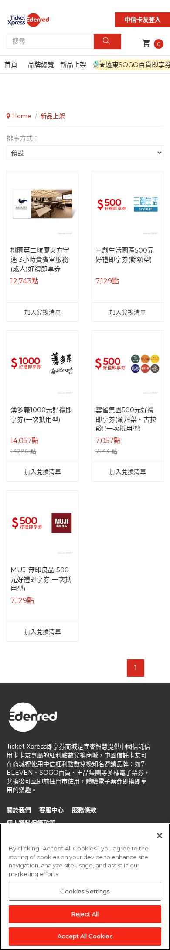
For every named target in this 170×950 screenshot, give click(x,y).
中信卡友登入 (142, 19)
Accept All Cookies (85, 936)
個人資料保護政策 (31, 823)
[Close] (159, 835)
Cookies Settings (84, 891)
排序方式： (23, 138)
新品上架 (73, 64)
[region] (85, 886)
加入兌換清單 (42, 312)
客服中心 (51, 810)
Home (20, 116)
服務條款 (84, 810)
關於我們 (19, 810)
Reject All (85, 913)
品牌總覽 (41, 64)
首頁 (10, 64)
